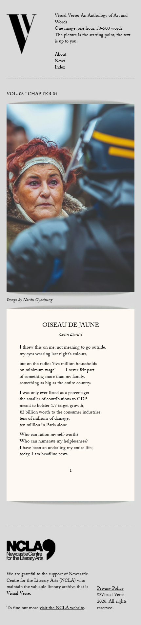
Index (60, 68)
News (60, 62)
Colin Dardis (70, 335)
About (60, 55)
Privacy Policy (110, 589)
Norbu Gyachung (37, 300)
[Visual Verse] (22, 35)
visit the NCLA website (62, 608)
